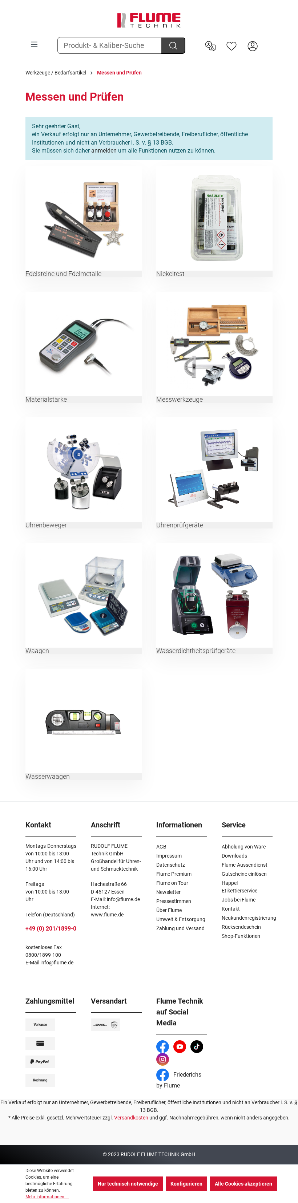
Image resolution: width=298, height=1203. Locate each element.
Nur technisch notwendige (128, 1184)
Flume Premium (174, 874)
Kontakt (231, 909)
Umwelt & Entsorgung (180, 919)
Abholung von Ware (244, 847)
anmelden (104, 150)
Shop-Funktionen (241, 936)
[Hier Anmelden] (252, 45)
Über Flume (169, 910)
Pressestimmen (173, 901)
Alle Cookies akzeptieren (243, 1184)
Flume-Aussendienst (244, 865)
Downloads (234, 856)
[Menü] (34, 44)
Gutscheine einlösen (244, 874)
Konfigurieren (186, 1184)
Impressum (169, 856)
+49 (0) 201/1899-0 (50, 928)
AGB (161, 847)
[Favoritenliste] (231, 45)
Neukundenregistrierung (249, 918)
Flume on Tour (172, 883)
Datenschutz (170, 865)
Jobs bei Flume (238, 900)
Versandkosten (131, 1118)
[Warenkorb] (268, 40)
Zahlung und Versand (180, 928)
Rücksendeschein (241, 927)
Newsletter (168, 892)
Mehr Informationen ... (47, 1196)
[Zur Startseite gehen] (149, 20)
